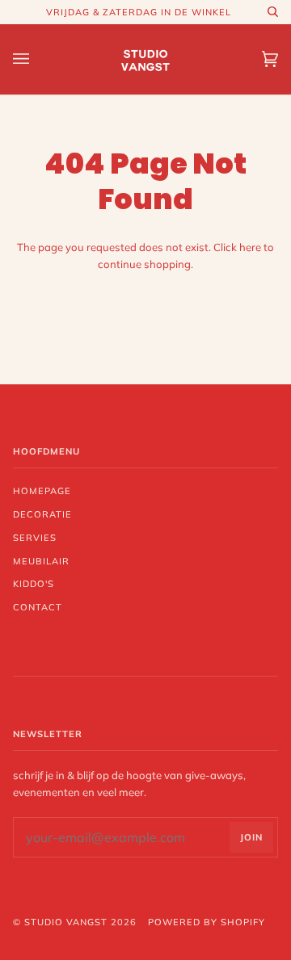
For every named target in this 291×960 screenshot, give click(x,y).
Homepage (42, 491)
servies (35, 537)
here (250, 247)
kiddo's (33, 583)
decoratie (42, 514)
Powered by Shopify (206, 922)
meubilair (41, 561)
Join (251, 837)
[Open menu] (37, 59)
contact (37, 607)
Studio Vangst (66, 922)
